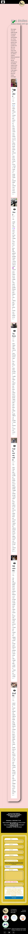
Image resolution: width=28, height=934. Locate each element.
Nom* (11, 839)
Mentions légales (7, 928)
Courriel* (11, 849)
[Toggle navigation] (3, 2)
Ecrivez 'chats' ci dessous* (11, 881)
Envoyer (14, 897)
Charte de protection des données (19, 928)
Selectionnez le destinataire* (11, 860)
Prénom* (11, 844)
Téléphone (11, 855)
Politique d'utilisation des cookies (19, 930)
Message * (11, 869)
